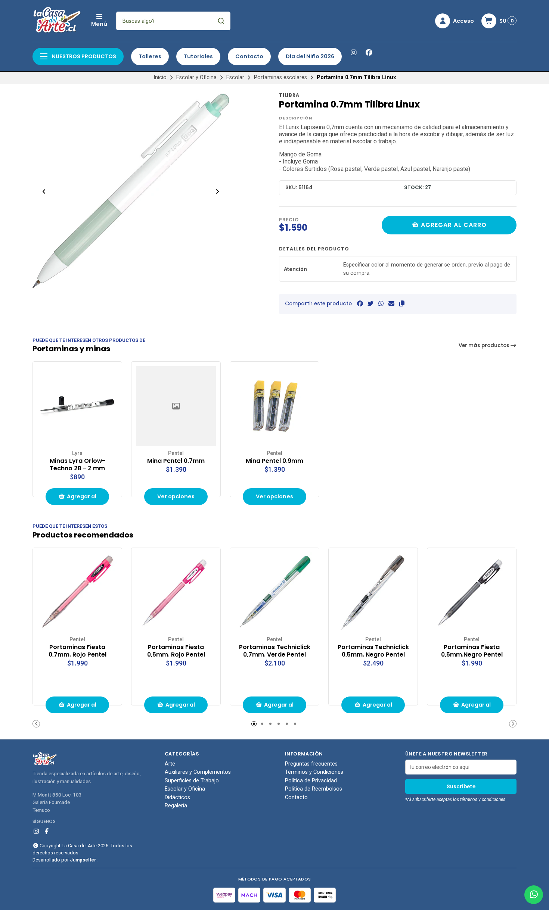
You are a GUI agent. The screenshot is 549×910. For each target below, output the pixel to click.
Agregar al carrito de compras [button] (80, 499)
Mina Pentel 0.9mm (274, 461)
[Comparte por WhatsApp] (381, 303)
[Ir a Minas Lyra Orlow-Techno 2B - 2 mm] (77, 406)
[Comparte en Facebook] (360, 303)
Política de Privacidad (311, 780)
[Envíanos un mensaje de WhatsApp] (533, 894)
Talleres (150, 56)
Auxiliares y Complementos (198, 772)
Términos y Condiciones (314, 772)
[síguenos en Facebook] (369, 52)
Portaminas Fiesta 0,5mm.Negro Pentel (472, 650)
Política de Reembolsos (313, 789)
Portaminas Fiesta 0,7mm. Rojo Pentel (77, 650)
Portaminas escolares (280, 77)
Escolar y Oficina (196, 77)
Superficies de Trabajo (192, 780)
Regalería (176, 805)
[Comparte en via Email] (391, 303)
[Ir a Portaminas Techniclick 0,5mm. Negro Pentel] (373, 592)
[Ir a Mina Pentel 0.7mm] (175, 406)
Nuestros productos (83, 56)
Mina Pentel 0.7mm (176, 461)
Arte (170, 764)
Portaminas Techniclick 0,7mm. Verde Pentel (274, 650)
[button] (402, 303)
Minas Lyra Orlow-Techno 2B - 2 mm (77, 464)
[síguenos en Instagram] (353, 52)
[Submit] (221, 21)
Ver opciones (176, 496)
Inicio (160, 77)
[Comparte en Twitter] (370, 303)
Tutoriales (198, 56)
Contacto (249, 56)
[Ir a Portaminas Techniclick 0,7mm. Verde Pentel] (274, 592)
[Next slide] (217, 191)
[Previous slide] (44, 191)
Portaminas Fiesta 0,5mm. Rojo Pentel (176, 650)
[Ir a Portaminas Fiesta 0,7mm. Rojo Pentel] (77, 592)
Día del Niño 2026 (310, 56)
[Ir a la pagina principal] (57, 21)
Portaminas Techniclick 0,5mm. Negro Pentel (373, 650)
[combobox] (173, 21)
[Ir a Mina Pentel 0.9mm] (274, 406)
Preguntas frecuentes (311, 764)
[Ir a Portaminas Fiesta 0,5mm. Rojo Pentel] (175, 592)
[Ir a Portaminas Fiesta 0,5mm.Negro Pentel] (471, 592)
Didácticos (177, 797)
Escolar (235, 77)
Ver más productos (485, 345)
